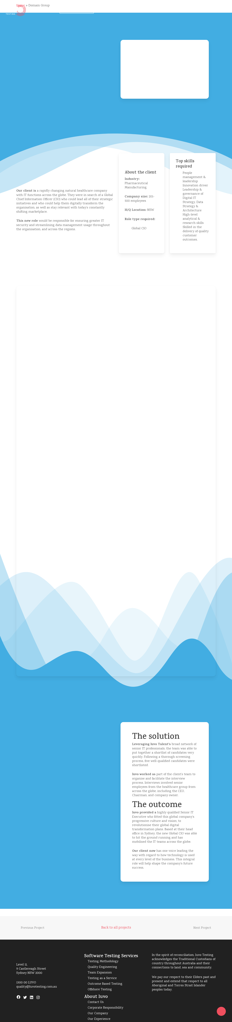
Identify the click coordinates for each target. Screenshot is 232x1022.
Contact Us (96, 1002)
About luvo (96, 997)
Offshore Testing (100, 990)
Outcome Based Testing (105, 984)
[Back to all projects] (116, 927)
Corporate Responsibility (105, 1008)
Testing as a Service (102, 978)
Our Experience (99, 1019)
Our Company (98, 1013)
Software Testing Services (111, 956)
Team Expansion (100, 973)
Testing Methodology (103, 962)
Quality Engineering (102, 967)
